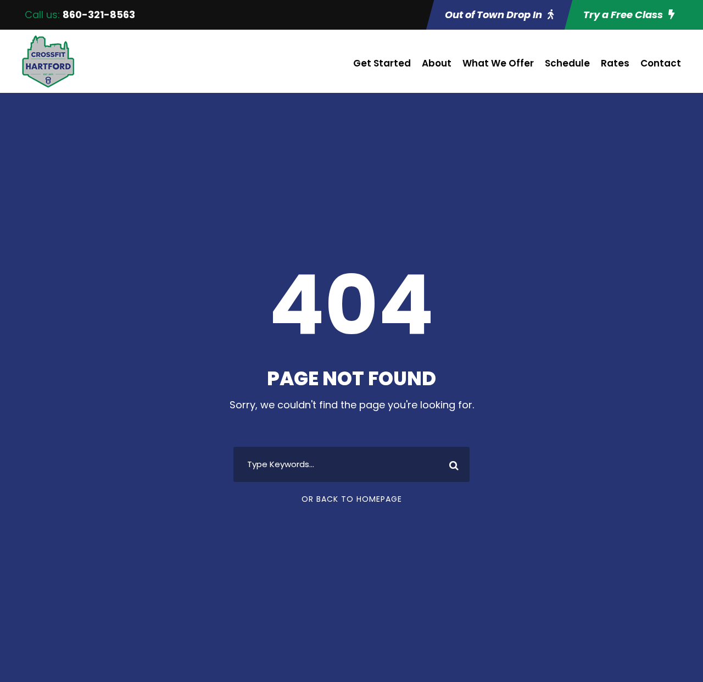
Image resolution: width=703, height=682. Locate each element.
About (436, 63)
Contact (660, 63)
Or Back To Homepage (352, 499)
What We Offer (498, 63)
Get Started (382, 63)
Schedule (567, 63)
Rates (615, 63)
